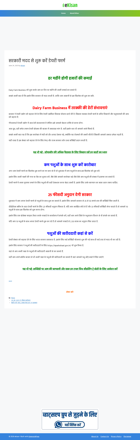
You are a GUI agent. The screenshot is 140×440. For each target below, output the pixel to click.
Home (63, 13)
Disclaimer (127, 436)
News (13, 298)
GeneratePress (34, 436)
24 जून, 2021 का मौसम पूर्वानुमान (20, 300)
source (10, 281)
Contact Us (105, 436)
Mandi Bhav (74, 13)
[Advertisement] (70, 34)
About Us (94, 436)
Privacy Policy (116, 436)
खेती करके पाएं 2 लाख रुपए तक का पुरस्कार (24, 303)
